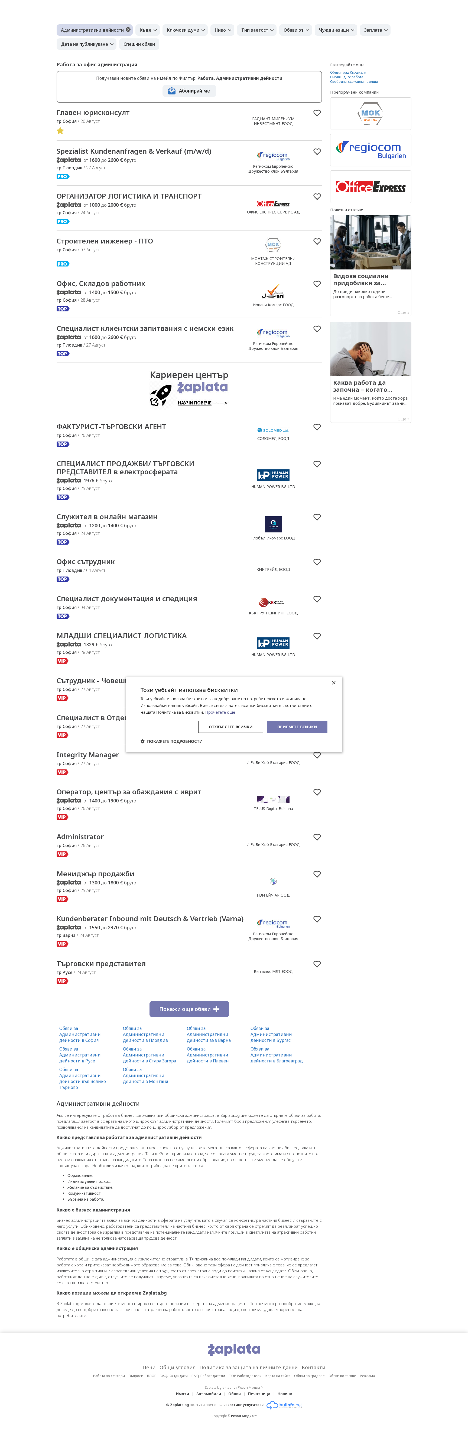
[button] (172, 741)
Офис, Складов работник (101, 283)
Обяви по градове (309, 1375)
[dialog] (234, 714)
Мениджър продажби (95, 873)
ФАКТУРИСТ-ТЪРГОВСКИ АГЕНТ (111, 426)
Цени (149, 1367)
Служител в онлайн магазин (107, 516)
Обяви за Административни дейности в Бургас (271, 1034)
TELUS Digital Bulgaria (273, 808)
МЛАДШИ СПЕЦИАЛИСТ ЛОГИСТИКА (122, 635)
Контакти (314, 1367)
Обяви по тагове (342, 1375)
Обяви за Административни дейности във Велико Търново (82, 1078)
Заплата (373, 30)
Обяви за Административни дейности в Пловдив (145, 1034)
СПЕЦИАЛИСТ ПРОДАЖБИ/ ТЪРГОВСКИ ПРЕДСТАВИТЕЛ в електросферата (125, 467)
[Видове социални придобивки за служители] (370, 265)
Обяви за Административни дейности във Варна (209, 1034)
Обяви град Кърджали (348, 72)
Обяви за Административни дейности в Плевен (208, 1055)
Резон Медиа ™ (244, 1416)
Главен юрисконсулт (93, 112)
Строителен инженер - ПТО (105, 241)
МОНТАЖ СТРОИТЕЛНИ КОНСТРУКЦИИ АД (273, 261)
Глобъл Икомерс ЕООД (273, 538)
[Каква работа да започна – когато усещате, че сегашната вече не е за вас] (370, 372)
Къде (145, 30)
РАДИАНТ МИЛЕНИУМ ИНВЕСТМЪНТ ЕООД (273, 121)
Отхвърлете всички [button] (231, 726)
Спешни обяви (139, 44)
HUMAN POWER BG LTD (273, 486)
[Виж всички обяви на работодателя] (273, 160)
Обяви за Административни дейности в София (80, 1034)
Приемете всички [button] (297, 726)
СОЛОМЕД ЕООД (273, 438)
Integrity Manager (88, 754)
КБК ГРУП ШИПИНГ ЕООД (273, 612)
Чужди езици (334, 30)
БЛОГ (151, 1375)
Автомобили (208, 1393)
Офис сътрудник (86, 561)
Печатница (259, 1393)
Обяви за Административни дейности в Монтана (145, 1075)
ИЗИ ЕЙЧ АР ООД (273, 895)
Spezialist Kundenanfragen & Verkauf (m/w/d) (134, 151)
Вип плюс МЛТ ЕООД (273, 971)
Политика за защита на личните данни (248, 1367)
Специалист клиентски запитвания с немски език (145, 328)
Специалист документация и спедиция (127, 598)
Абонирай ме (194, 91)
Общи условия (178, 1367)
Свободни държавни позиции (354, 81)
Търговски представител (101, 963)
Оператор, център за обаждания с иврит (129, 791)
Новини (285, 1393)
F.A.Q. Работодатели (208, 1375)
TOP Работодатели (245, 1375)
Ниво (220, 30)
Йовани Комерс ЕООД (273, 304)
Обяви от (294, 30)
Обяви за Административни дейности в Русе (80, 1055)
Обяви (234, 1393)
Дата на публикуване (84, 44)
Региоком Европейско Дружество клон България (273, 169)
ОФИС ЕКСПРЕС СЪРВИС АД (273, 212)
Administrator (80, 836)
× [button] (334, 683)
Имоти (182, 1393)
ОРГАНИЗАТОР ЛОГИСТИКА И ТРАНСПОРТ (129, 196)
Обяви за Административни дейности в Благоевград (277, 1055)
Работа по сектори (109, 1375)
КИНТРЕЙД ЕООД (273, 569)
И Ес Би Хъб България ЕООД (273, 762)
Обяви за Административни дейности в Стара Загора (149, 1055)
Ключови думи (183, 30)
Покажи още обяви (185, 1009)
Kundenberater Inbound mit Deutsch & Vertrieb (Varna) (150, 918)
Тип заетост (254, 30)
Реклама (367, 1375)
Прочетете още (220, 712)
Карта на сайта (277, 1375)
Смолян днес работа (346, 77)
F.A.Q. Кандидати (174, 1375)
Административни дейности (92, 30)
